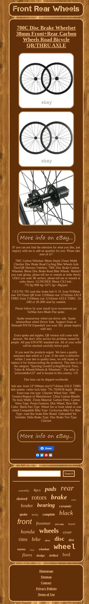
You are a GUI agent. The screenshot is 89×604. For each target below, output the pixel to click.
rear (67, 488)
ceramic (65, 506)
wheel (64, 547)
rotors (39, 497)
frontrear (43, 523)
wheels (49, 530)
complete (49, 514)
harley (35, 514)
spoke (23, 514)
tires (47, 540)
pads (50, 488)
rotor (73, 499)
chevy (32, 550)
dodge (41, 555)
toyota (21, 549)
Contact (46, 582)
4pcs (37, 490)
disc (59, 539)
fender (27, 505)
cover (67, 532)
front (24, 521)
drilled (53, 555)
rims (23, 539)
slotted (21, 499)
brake (59, 497)
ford (66, 554)
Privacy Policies (46, 588)
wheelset (44, 549)
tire (71, 540)
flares (27, 554)
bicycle (71, 524)
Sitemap (46, 577)
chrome (59, 524)
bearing (46, 505)
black (66, 512)
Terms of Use (46, 594)
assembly (24, 490)
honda (28, 531)
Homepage (46, 571)
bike (36, 539)
